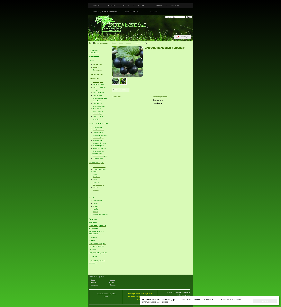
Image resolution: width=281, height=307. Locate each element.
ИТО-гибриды (97, 64)
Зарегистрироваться (101, 43)
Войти (91, 43)
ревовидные (98, 70)
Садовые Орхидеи (96, 74)
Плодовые (128, 43)
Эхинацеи (96, 190)
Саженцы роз (94, 78)
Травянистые (97, 67)
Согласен (265, 301)
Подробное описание (120, 90)
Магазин (121, 43)
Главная (114, 43)
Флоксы (95, 187)
